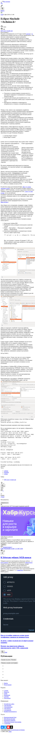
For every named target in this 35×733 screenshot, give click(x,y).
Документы (7, 708)
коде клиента (4, 562)
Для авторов (7, 705)
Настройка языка (5, 730)
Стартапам (7, 723)
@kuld (2, 497)
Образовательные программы (12, 722)
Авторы (6, 696)
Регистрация (7, 684)
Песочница (7, 698)
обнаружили (28, 562)
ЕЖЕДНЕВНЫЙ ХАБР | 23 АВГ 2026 (12, 548)
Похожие (13, 659)
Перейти (3, 544)
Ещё (6, 652)
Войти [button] (2, 10)
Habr (10, 731)
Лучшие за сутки (5, 659)
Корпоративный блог (10, 717)
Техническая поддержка (18, 730)
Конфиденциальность (10, 711)
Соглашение (7, 710)
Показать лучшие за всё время (9, 663)
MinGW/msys (4, 202)
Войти (6, 683)
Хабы (5, 693)
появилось (20, 570)
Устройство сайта (9, 704)
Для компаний (8, 707)
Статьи (6, 690)
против (28, 34)
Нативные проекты (9, 720)
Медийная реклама (9, 719)
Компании (7, 695)
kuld (2, 14)
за (32, 34)
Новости (6, 692)
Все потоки (6, 1)
